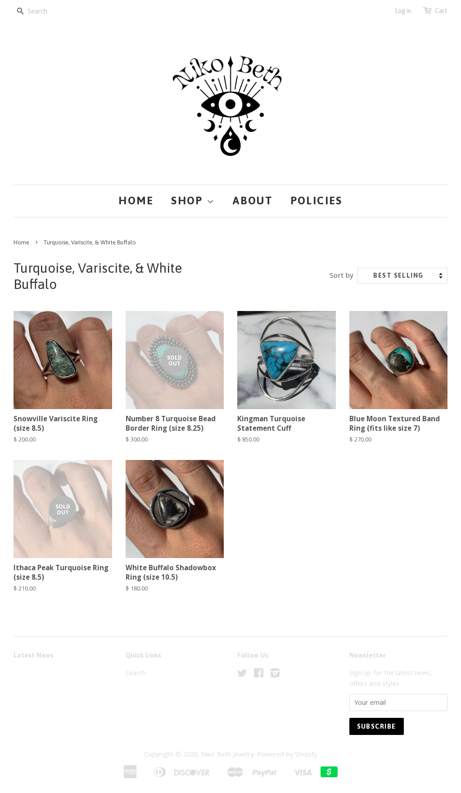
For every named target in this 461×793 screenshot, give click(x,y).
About (253, 200)
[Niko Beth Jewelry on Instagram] (275, 674)
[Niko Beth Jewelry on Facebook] (258, 674)
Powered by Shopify (287, 754)
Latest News (34, 655)
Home (136, 200)
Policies (316, 200)
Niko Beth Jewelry (227, 754)
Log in (403, 10)
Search (136, 672)
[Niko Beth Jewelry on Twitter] (242, 674)
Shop (189, 200)
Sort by (341, 274)
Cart (441, 10)
